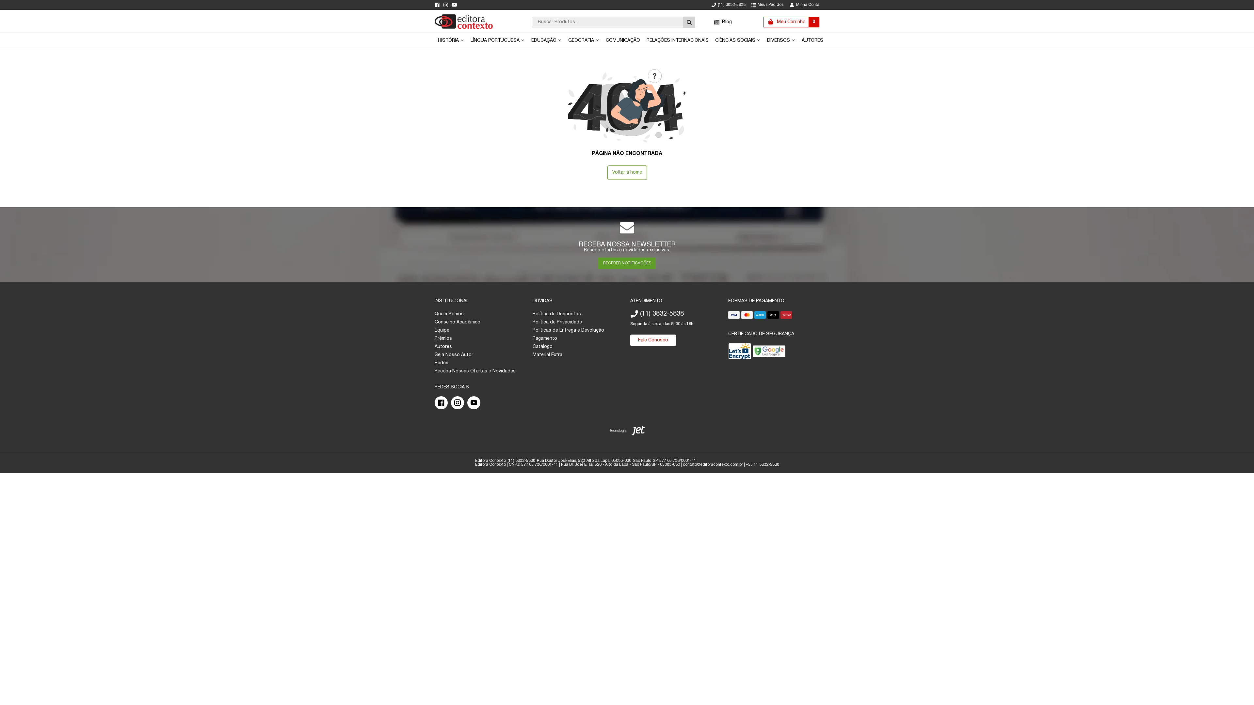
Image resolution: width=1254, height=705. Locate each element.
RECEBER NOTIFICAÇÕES (627, 263)
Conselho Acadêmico (457, 322)
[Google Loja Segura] (769, 352)
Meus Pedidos (770, 5)
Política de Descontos (557, 314)
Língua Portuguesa (496, 41)
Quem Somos (449, 314)
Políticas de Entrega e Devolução (568, 330)
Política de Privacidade (557, 322)
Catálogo (543, 347)
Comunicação (623, 41)
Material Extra (547, 355)
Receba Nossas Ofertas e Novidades (475, 371)
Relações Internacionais (678, 41)
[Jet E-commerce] (627, 432)
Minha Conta (807, 5)
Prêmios (443, 339)
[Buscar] (689, 22)
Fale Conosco (653, 340)
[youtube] (454, 5)
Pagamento (545, 339)
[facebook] (437, 5)
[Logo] (464, 27)
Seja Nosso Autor (454, 355)
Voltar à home (627, 172)
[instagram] (445, 5)
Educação (544, 41)
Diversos (779, 41)
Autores (812, 41)
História (449, 41)
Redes (441, 363)
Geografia (581, 41)
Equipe (442, 330)
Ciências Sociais (736, 41)
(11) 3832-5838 (732, 5)
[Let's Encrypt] (739, 352)
